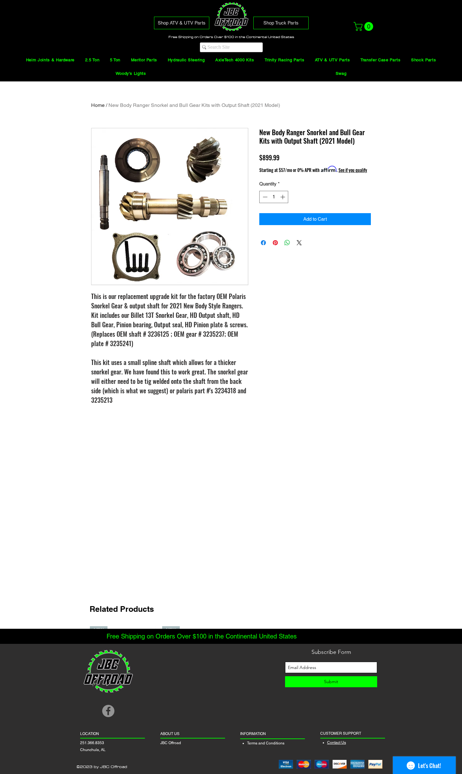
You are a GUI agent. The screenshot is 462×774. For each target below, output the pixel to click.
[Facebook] (108, 711)
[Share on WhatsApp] (287, 242)
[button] (364, 26)
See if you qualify (352, 170)
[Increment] (283, 197)
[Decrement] (264, 197)
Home (98, 105)
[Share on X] (299, 242)
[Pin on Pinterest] (275, 242)
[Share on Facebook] (263, 242)
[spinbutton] (274, 197)
